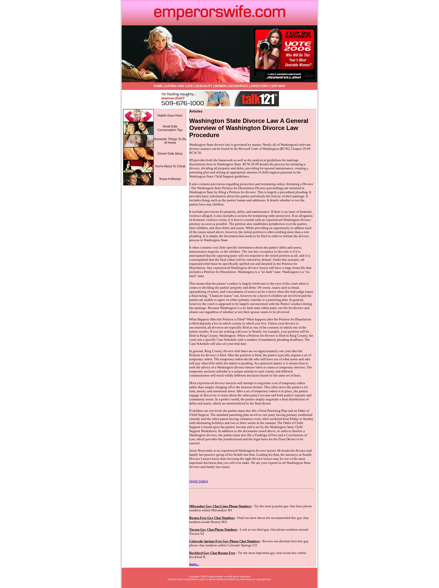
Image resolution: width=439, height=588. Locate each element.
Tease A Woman (170, 179)
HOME (158, 86)
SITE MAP (278, 86)
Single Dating (198, 481)
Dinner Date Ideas (170, 153)
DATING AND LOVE (179, 86)
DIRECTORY (260, 86)
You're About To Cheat (170, 166)
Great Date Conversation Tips (170, 128)
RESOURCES (238, 86)
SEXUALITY (203, 86)
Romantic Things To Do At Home (170, 140)
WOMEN (221, 86)
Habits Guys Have (170, 115)
